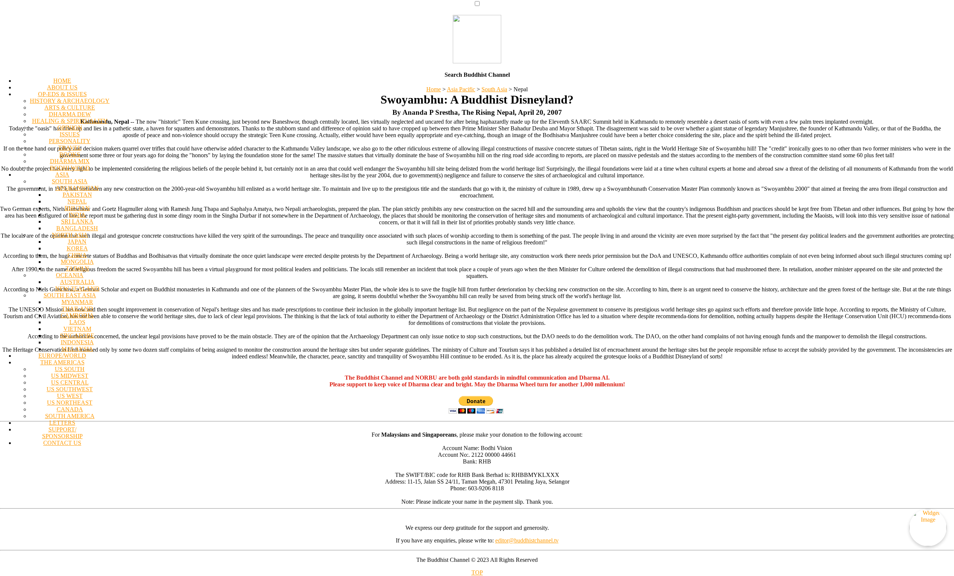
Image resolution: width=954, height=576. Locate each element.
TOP (477, 572)
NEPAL (77, 201)
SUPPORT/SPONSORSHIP (62, 432)
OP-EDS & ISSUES (62, 94)
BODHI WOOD (70, 168)
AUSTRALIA (77, 282)
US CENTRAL (70, 382)
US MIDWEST (69, 376)
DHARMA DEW (70, 114)
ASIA (62, 174)
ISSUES (70, 134)
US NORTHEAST (69, 402)
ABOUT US (62, 87)
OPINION (69, 127)
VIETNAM (77, 329)
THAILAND (77, 309)
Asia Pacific (461, 89)
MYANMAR (77, 302)
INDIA (77, 215)
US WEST (70, 396)
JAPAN (77, 241)
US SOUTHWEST (70, 389)
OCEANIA (69, 275)
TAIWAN (77, 268)
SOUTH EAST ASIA (70, 295)
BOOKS (69, 154)
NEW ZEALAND (77, 288)
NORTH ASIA (70, 235)
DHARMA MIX (70, 161)
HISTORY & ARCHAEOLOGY (70, 101)
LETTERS (62, 423)
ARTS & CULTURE (69, 107)
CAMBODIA (77, 315)
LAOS (77, 322)
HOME (62, 80)
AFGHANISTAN (77, 188)
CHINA (77, 255)
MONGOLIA (77, 262)
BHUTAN (77, 208)
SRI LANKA (77, 221)
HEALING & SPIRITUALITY (70, 121)
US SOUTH (70, 369)
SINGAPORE (77, 335)
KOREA (77, 248)
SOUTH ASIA (70, 181)
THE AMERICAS (62, 362)
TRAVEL (70, 148)
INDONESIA (77, 342)
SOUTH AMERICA (70, 416)
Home (433, 89)
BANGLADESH (77, 228)
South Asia (494, 89)
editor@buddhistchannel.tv (527, 540)
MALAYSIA (77, 349)
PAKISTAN (77, 195)
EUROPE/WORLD (62, 355)
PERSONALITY (70, 141)
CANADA (70, 409)
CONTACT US (62, 443)
